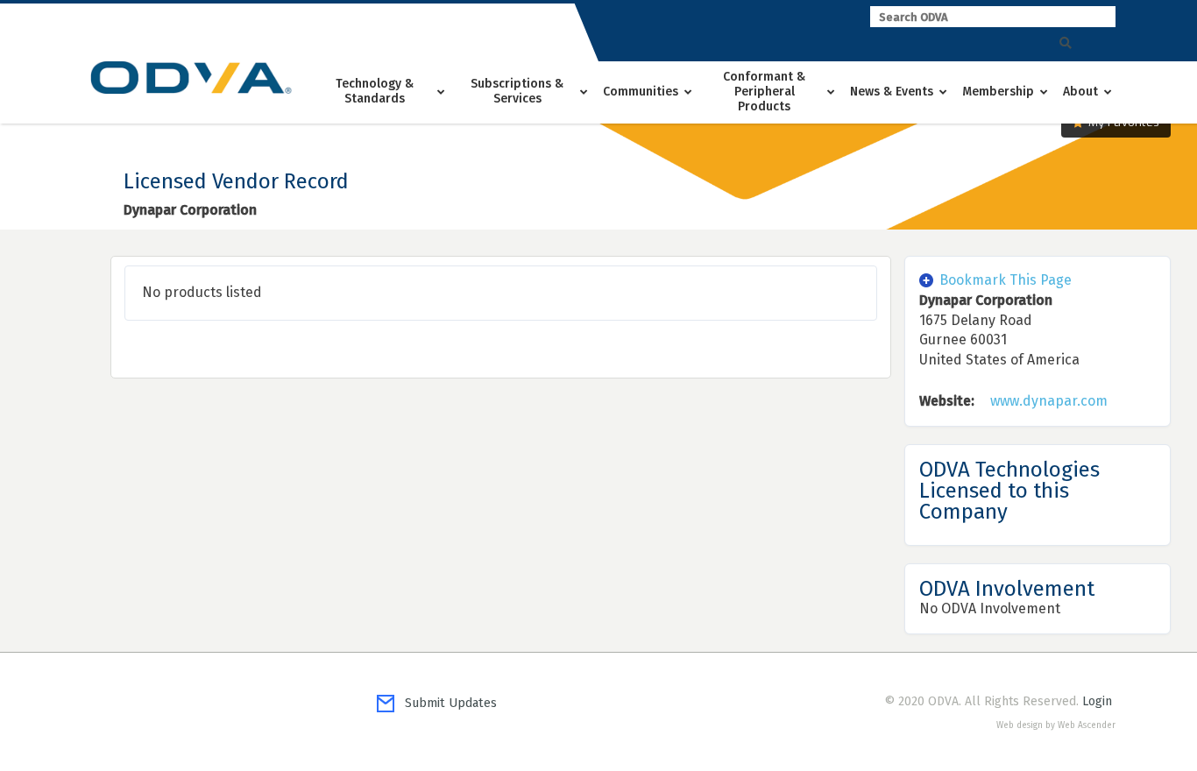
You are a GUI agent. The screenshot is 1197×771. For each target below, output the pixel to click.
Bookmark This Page (1005, 280)
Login (1097, 701)
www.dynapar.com (1049, 401)
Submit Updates (445, 703)
